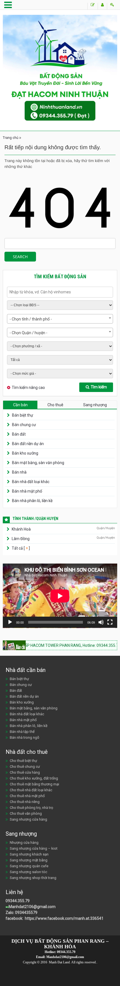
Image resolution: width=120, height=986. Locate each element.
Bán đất (19, 434)
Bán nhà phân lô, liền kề (32, 500)
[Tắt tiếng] (101, 622)
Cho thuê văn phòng (26, 813)
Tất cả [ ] (20, 548)
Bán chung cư (24, 424)
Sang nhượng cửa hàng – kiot (33, 848)
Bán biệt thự (22, 415)
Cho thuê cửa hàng (25, 772)
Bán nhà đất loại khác (30, 481)
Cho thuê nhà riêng (25, 802)
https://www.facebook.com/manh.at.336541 (64, 918)
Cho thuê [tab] (55, 405)
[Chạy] (10, 622)
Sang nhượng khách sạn (29, 854)
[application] (60, 596)
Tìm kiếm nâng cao (28, 387)
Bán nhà (19, 472)
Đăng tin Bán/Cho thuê (92, 6)
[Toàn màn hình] (110, 622)
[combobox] (60, 319)
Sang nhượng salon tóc (28, 872)
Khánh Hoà (21, 529)
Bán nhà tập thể (22, 732)
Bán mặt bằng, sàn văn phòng (38, 462)
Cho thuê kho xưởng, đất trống (34, 778)
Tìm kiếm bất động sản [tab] (60, 276)
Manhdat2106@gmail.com (32, 906)
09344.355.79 (18, 901)
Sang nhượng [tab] (95, 405)
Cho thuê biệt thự (23, 761)
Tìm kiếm (99, 387)
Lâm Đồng (21, 538)
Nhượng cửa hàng (24, 842)
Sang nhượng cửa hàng (28, 819)
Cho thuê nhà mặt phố (27, 796)
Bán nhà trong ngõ (24, 737)
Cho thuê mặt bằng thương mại (34, 784)
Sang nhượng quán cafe (29, 866)
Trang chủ (10, 138)
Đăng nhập (112, 6)
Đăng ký (102, 6)
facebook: (15, 918)
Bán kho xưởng (25, 453)
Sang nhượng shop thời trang (33, 878)
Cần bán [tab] (20, 405)
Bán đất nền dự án (28, 443)
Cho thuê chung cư (25, 766)
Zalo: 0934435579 (21, 912)
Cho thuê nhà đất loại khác (31, 790)
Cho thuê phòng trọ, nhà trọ (31, 808)
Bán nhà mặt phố (27, 491)
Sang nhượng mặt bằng (28, 860)
